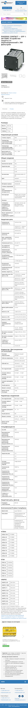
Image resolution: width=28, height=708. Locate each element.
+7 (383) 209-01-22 (5, 698)
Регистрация (22, 9)
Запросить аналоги (5, 94)
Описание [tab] (4, 109)
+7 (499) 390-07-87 (7, 10)
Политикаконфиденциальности (20, 699)
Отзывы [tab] (12, 109)
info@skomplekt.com (6, 692)
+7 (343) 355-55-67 (19, 690)
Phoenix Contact (12, 93)
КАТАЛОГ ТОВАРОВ (7, 22)
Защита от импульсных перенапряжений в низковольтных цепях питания (13, 617)
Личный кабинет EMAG (21, 10)
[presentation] (5, 636)
